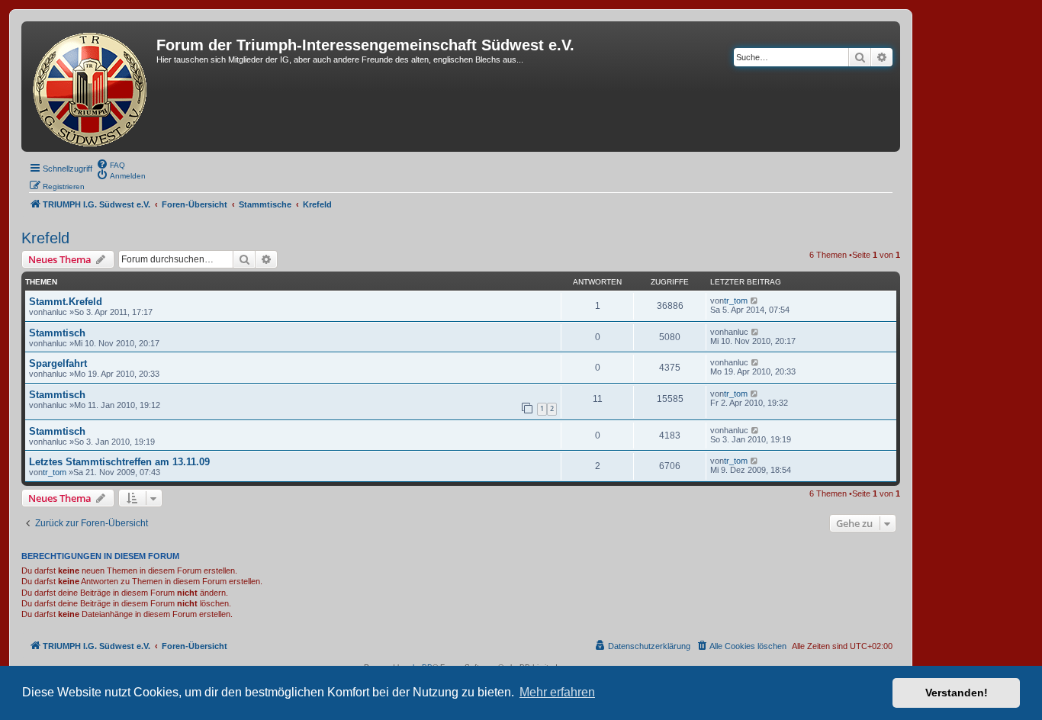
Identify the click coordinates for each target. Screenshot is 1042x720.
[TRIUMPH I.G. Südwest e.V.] (90, 86)
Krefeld (45, 238)
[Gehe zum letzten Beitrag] (755, 300)
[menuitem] (110, 164)
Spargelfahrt (58, 363)
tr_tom (736, 300)
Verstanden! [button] (956, 692)
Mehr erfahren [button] (557, 692)
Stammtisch (57, 333)
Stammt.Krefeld (65, 301)
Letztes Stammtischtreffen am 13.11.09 (119, 462)
